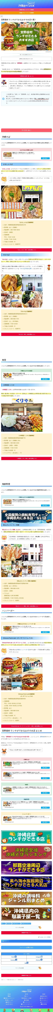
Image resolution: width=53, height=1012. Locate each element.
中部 (27, 994)
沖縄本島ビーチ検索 (27, 998)
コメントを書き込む (26, 947)
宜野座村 (42, 736)
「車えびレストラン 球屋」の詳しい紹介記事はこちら (26, 606)
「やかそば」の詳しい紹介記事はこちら (26, 334)
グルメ (26, 996)
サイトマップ (44, 1002)
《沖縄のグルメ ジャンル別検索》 (26, 12)
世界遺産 (27, 1000)
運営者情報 (44, 1004)
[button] (39, 927)
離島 (10, 996)
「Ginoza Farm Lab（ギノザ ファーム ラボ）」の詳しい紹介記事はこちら (26, 726)
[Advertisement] (26, 117)
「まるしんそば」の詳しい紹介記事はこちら (26, 249)
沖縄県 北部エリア (16, 923)
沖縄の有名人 (44, 996)
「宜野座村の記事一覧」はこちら (26, 76)
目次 (25, 130)
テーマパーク (27, 1002)
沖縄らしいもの (9, 1000)
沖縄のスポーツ (44, 998)
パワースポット (44, 1000)
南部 (44, 994)
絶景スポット (10, 1002)
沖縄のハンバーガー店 (23, 649)
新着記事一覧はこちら (26, 932)
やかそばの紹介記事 (25, 268)
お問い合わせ (10, 1004)
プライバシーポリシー (27, 1004)
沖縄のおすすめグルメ (26, 923)
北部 (10, 994)
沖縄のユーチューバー (10, 998)
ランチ (4, 923)
